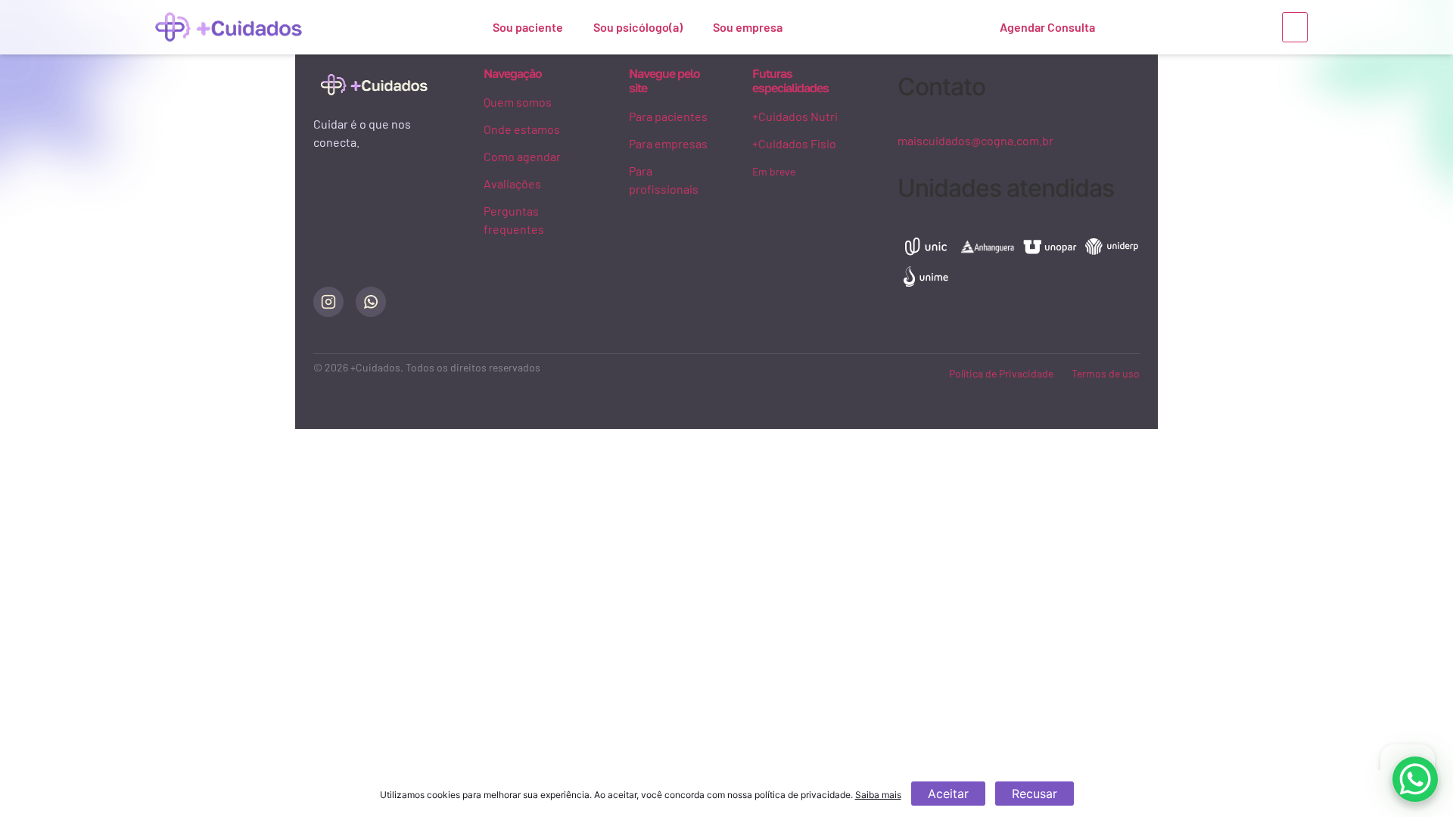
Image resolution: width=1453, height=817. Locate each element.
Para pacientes (668, 116)
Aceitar (948, 793)
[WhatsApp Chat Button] (1415, 779)
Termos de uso (1106, 373)
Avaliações (512, 183)
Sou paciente (528, 27)
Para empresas (668, 143)
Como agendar (522, 156)
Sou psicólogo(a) (638, 27)
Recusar (1034, 793)
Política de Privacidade (1001, 373)
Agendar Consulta (1047, 27)
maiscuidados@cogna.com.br (975, 140)
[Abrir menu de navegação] (1295, 27)
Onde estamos (522, 129)
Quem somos (518, 102)
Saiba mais (878, 794)
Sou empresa (748, 27)
